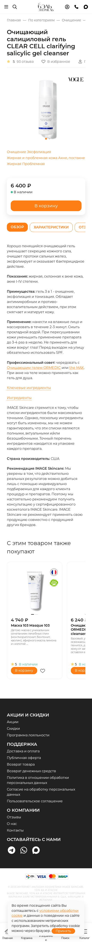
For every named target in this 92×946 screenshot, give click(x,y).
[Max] (36, 850)
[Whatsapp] (24, 850)
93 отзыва (25, 62)
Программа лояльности (28, 735)
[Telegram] (11, 850)
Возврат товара (21, 764)
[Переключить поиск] (14, 7)
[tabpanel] (46, 386)
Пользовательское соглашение (35, 801)
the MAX (76, 368)
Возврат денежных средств (31, 771)
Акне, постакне (71, 158)
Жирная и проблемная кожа (32, 158)
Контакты (15, 830)
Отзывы (14, 817)
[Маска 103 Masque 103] (34, 589)
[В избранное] (42, 671)
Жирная (14, 164)
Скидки (13, 729)
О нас (12, 824)
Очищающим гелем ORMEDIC (34, 368)
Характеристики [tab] (51, 227)
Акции (12, 722)
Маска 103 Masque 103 (30, 625)
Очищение (16, 152)
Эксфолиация (39, 152)
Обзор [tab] (17, 227)
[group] (46, 108)
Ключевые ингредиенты (29, 388)
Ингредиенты (19, 398)
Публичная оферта (24, 758)
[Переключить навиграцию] (6, 7)
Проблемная (33, 164)
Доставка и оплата (23, 751)
